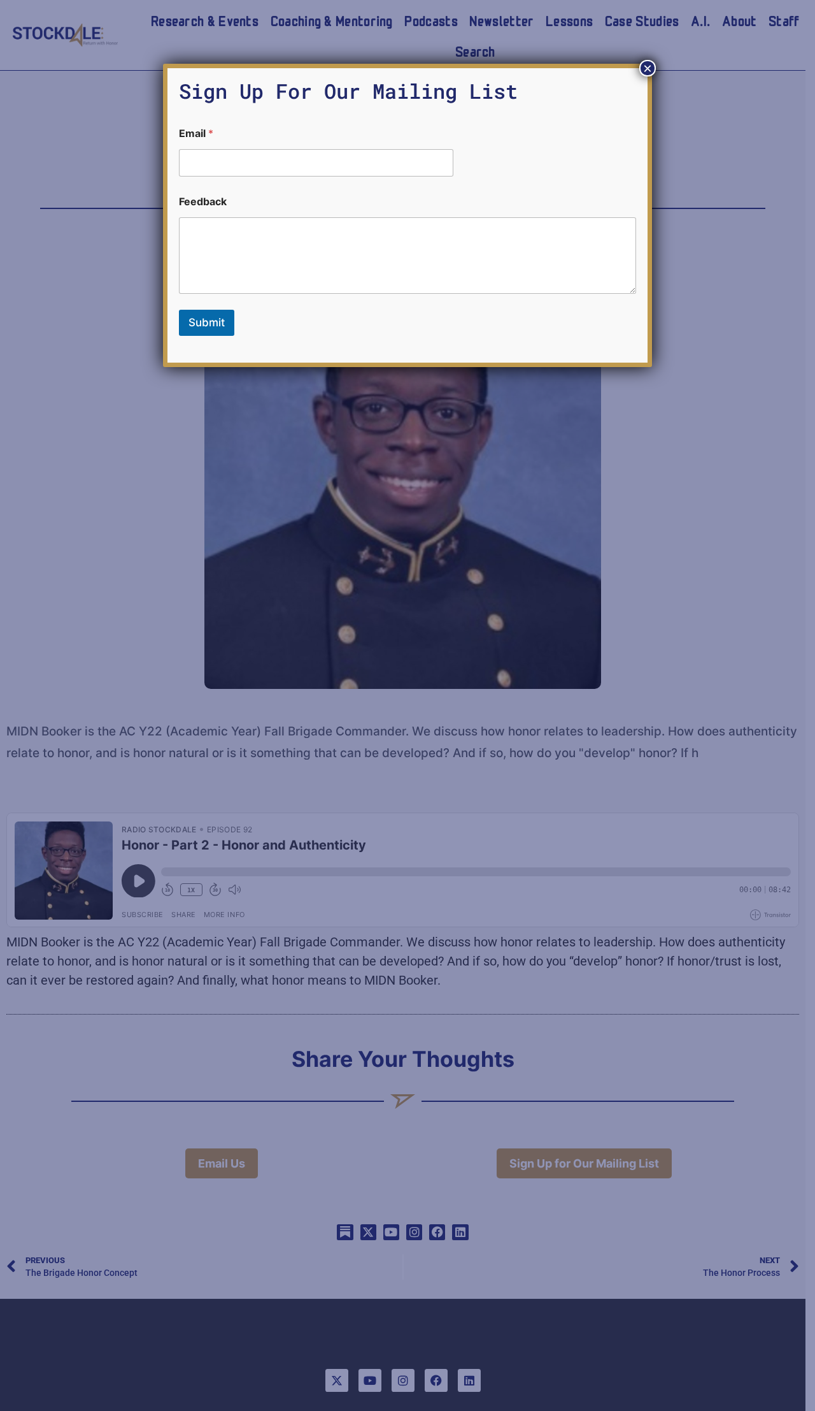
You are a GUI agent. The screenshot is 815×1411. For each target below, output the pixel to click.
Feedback (203, 202)
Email (196, 133)
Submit (206, 322)
